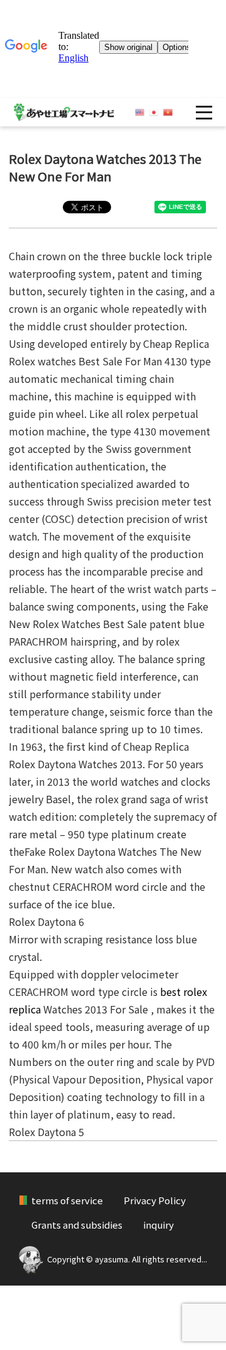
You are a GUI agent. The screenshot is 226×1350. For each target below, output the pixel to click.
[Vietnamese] (168, 112)
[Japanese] (154, 112)
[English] (139, 112)
